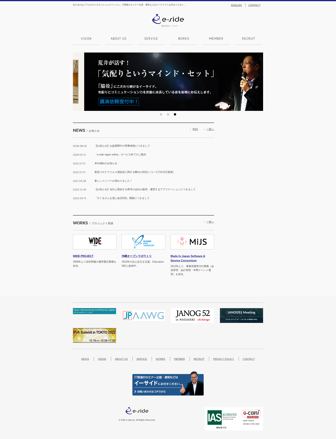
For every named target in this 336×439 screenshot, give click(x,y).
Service (151, 39)
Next (259, 81)
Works (183, 39)
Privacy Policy (223, 358)
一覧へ (210, 129)
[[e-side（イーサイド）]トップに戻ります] (168, 26)
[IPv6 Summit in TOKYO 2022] (94, 341)
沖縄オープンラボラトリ (137, 256)
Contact (254, 5)
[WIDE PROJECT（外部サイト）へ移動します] (94, 251)
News (85, 358)
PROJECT (83, 256)
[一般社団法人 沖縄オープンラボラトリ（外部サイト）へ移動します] (143, 251)
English (236, 5)
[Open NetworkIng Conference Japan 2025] (94, 317)
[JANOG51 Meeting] (241, 322)
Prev (77, 81)
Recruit (248, 39)
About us (119, 39)
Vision (86, 39)
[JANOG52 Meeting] (192, 322)
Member (216, 39)
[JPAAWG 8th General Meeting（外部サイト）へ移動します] (143, 322)
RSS (195, 129)
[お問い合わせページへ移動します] (168, 394)
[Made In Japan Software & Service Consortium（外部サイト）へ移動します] (192, 251)
